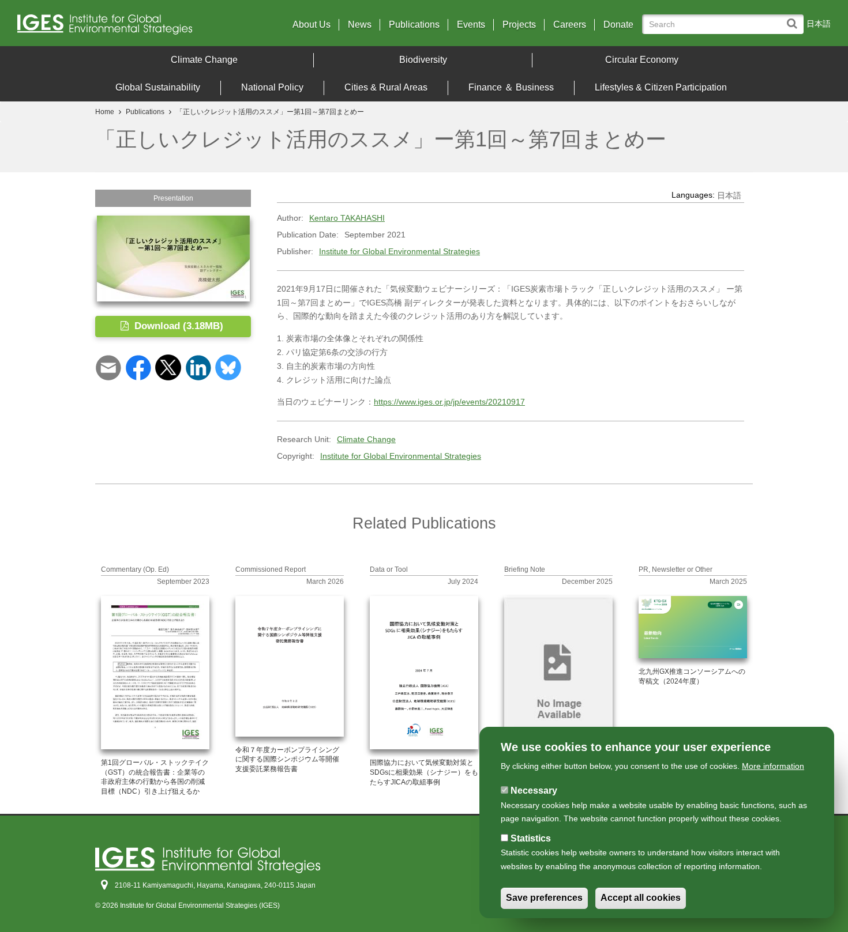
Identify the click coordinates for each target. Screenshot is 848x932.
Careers (569, 24)
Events (471, 24)
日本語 (818, 23)
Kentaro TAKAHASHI (347, 217)
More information (773, 766)
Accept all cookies (641, 898)
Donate (618, 24)
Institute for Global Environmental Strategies (399, 251)
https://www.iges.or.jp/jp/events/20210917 (449, 401)
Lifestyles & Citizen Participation (661, 87)
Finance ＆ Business (511, 87)
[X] (168, 367)
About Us (311, 24)
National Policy (272, 87)
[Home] (116, 27)
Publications (414, 24)
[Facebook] (138, 367)
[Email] (108, 367)
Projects (519, 24)
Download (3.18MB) (177, 325)
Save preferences (544, 898)
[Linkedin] (198, 367)
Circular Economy (641, 60)
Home (104, 112)
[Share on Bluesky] (228, 367)
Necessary (534, 790)
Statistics (531, 838)
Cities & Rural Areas (385, 87)
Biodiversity (423, 60)
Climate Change (204, 60)
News (360, 24)
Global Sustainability (157, 87)
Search (794, 18)
